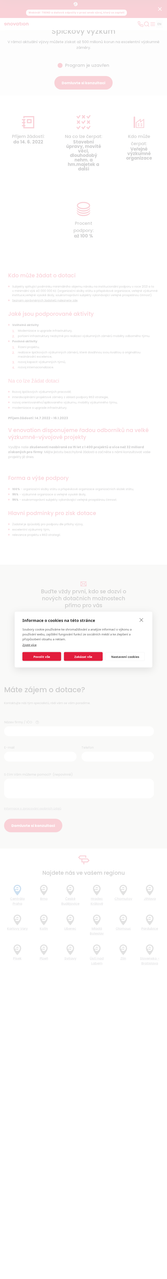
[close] (141, 620)
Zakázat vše (83, 656)
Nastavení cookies (125, 656)
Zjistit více (29, 645)
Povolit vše (41, 656)
